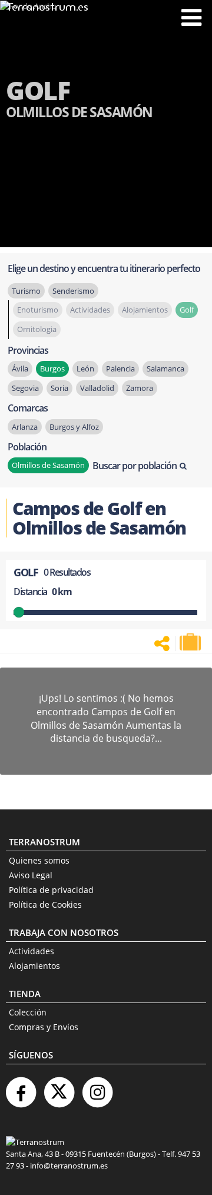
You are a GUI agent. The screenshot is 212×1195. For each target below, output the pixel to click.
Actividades (31, 951)
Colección (28, 1012)
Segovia (25, 388)
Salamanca (165, 368)
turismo (26, 291)
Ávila (20, 368)
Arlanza (25, 426)
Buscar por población (134, 465)
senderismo (73, 291)
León (85, 368)
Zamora (139, 388)
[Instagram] (97, 1087)
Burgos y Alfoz (74, 426)
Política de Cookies (45, 904)
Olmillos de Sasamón (48, 465)
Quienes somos (39, 860)
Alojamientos (34, 965)
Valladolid (97, 388)
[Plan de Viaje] (191, 642)
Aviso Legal (30, 875)
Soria (59, 388)
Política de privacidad (51, 889)
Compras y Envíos (43, 1027)
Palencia (120, 368)
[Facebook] (20, 1087)
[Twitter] (59, 1087)
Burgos (52, 368)
